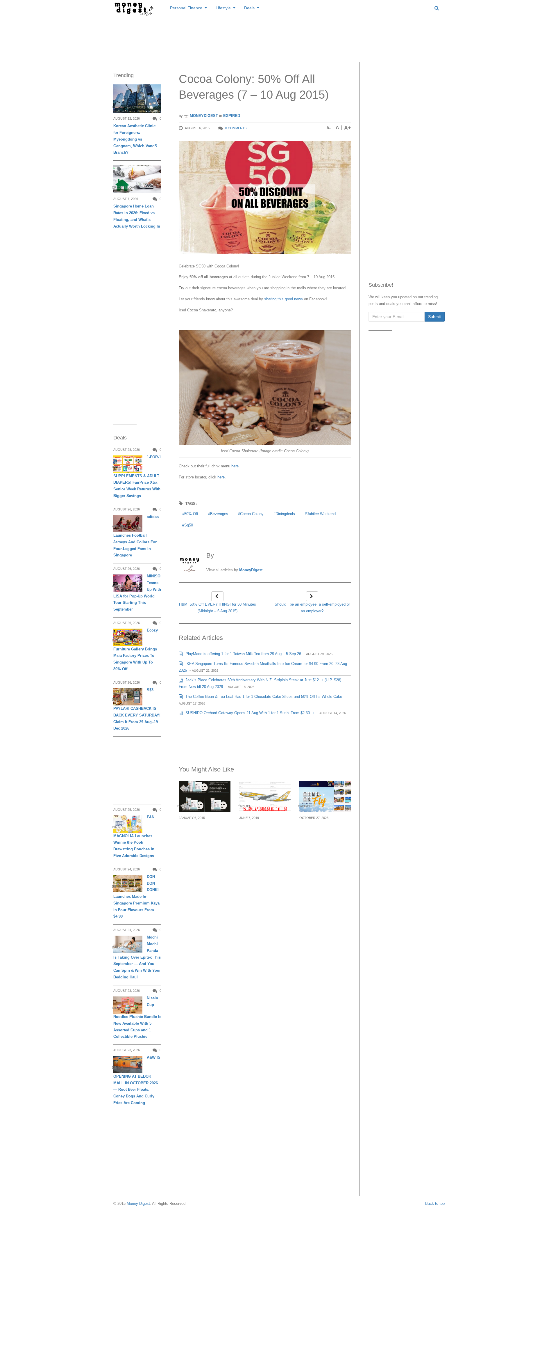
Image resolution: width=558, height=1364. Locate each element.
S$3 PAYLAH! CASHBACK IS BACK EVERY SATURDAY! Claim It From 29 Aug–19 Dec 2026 (136, 709)
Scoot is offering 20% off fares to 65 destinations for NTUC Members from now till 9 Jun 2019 (263, 838)
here (235, 466)
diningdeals (285, 514)
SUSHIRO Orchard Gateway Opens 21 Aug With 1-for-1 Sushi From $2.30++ (249, 713)
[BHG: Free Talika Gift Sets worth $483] (204, 796)
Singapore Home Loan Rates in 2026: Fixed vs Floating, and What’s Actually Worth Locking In (136, 216)
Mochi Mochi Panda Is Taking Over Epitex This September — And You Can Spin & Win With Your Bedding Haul (137, 957)
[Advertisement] (279, 38)
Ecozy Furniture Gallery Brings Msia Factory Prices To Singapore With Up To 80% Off (135, 649)
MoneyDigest (203, 115)
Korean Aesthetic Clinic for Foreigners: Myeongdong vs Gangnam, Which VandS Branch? (135, 139)
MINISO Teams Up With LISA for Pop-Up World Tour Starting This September (137, 592)
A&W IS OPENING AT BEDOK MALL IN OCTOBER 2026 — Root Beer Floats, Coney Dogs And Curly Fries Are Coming (136, 1080)
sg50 (188, 525)
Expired (231, 115)
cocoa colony (252, 514)
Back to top (435, 1203)
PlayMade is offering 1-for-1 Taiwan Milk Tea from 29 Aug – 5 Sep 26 (242, 654)
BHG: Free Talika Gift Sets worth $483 (201, 828)
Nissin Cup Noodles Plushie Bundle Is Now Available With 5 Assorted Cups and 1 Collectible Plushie (137, 1017)
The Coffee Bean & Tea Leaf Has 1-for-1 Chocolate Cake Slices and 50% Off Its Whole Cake (263, 696)
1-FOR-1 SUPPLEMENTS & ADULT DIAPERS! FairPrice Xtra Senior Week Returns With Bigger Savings (137, 476)
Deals (249, 8)
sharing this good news (283, 299)
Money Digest (138, 1203)
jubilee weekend (321, 514)
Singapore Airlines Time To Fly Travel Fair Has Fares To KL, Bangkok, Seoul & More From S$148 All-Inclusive (324, 842)
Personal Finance (186, 8)
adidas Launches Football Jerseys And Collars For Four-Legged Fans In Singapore (136, 536)
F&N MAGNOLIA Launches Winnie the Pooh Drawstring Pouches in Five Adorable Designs (133, 836)
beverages (219, 514)
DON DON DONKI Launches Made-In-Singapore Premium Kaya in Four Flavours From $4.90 (136, 897)
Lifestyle (223, 8)
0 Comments (235, 128)
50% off (191, 514)
